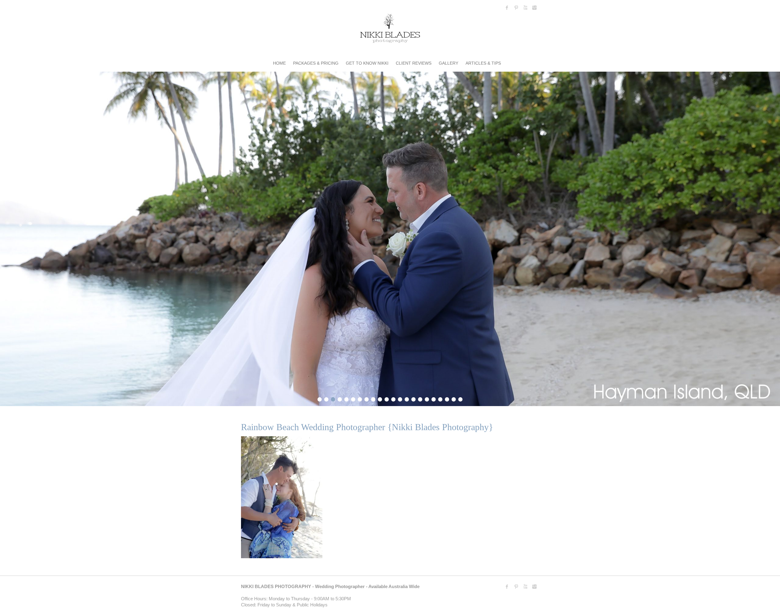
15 (413, 398)
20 (447, 398)
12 (393, 398)
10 (380, 398)
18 (433, 398)
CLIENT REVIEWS (413, 63)
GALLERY (448, 63)
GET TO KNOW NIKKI (367, 63)
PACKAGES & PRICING (316, 63)
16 (420, 398)
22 (460, 398)
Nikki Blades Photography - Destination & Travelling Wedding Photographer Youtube (525, 7)
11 (386, 398)
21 (453, 398)
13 (400, 398)
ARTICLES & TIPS (483, 63)
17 (427, 398)
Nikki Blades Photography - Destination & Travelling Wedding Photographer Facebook (507, 7)
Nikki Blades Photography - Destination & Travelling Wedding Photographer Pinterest (516, 7)
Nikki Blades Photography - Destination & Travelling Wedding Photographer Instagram (534, 7)
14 (407, 398)
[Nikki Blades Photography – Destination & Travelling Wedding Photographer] (390, 29)
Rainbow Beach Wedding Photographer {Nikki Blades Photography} (367, 427)
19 (440, 398)
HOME (279, 63)
